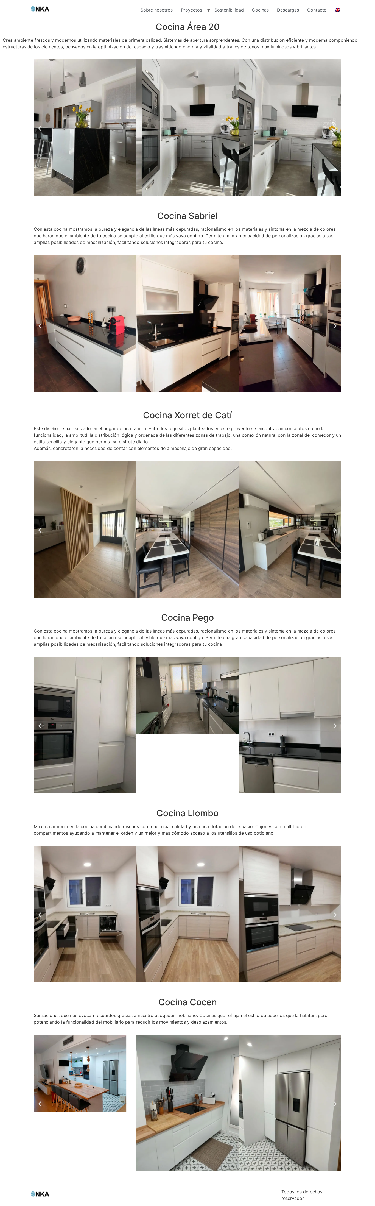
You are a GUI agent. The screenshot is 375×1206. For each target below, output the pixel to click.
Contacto (317, 10)
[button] (40, 128)
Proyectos (191, 10)
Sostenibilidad (229, 10)
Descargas (288, 10)
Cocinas (260, 10)
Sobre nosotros (157, 10)
